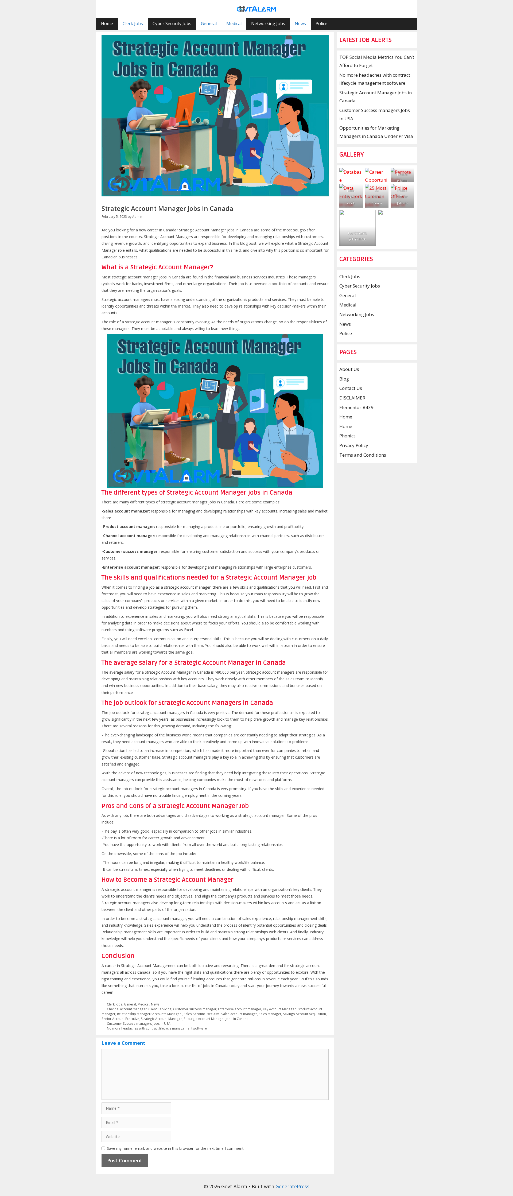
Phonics (347, 436)
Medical (234, 23)
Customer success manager (194, 1009)
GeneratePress (292, 1186)
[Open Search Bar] (409, 24)
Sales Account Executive (202, 1014)
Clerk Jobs (133, 23)
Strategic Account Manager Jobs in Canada (216, 1018)
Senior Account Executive (120, 1018)
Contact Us (350, 388)
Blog (344, 379)
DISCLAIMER (352, 398)
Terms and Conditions (362, 455)
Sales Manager (270, 1014)
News (300, 23)
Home (107, 23)
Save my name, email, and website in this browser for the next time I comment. (175, 1148)
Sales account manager (239, 1014)
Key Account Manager (279, 1009)
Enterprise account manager (239, 1009)
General (209, 23)
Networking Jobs (268, 23)
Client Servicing (160, 1009)
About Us (349, 369)
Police (321, 23)
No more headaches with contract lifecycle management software (157, 1028)
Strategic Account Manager (161, 1018)
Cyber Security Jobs (172, 23)
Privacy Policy (353, 445)
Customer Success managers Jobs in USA (138, 1023)
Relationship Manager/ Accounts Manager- (149, 1014)
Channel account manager (127, 1009)
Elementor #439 (356, 407)
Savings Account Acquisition (304, 1014)
